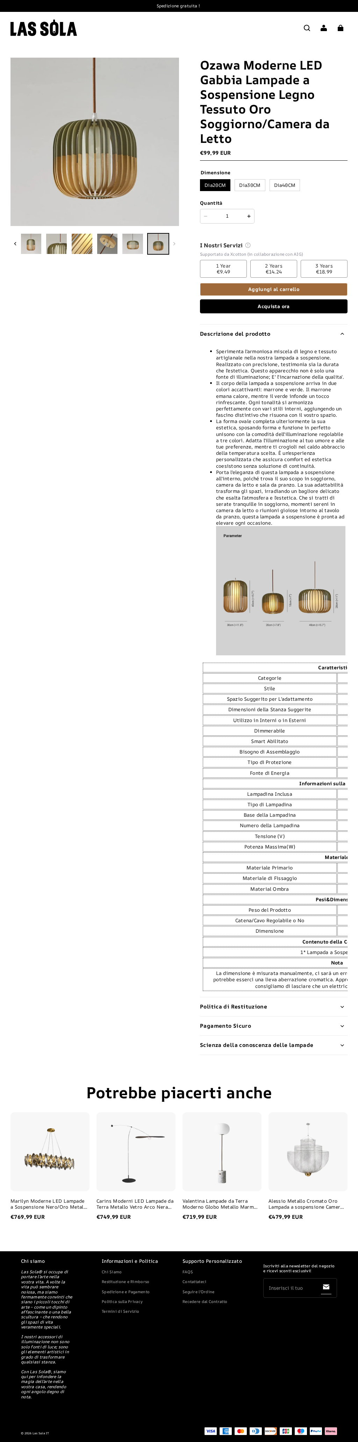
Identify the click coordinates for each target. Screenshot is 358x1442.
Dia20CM (215, 185)
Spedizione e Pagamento (126, 1291)
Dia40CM (284, 185)
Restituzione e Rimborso (125, 1281)
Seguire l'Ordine (198, 1291)
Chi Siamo (112, 1271)
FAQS (187, 1271)
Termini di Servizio (120, 1311)
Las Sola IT (41, 1433)
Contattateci (194, 1281)
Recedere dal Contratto (204, 1301)
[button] (307, 28)
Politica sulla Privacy (122, 1301)
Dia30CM (249, 185)
